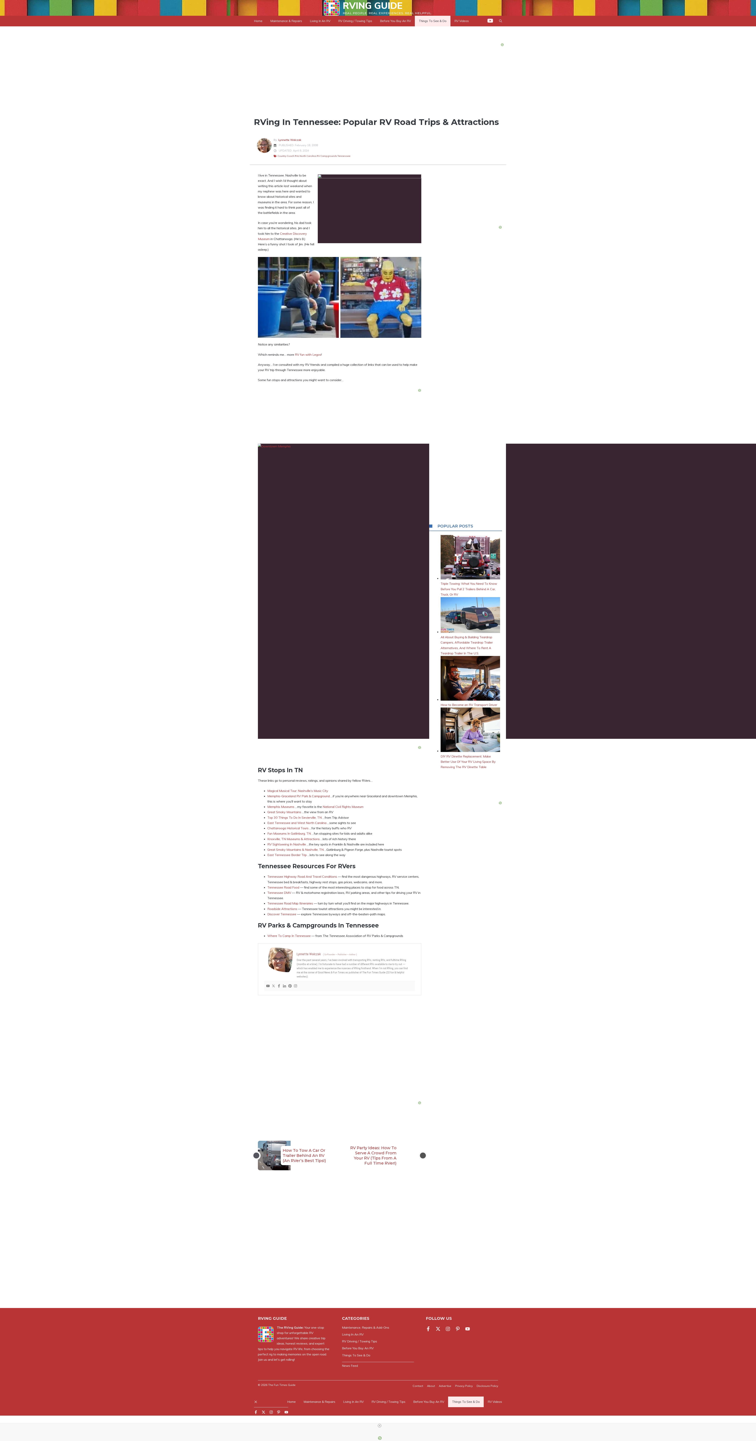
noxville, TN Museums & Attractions (294, 839)
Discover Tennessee (281, 914)
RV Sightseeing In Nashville (286, 844)
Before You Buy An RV (395, 21)
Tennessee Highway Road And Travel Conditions (302, 876)
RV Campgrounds (327, 155)
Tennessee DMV (279, 893)
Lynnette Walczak (289, 140)
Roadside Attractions (282, 909)
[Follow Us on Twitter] (438, 1329)
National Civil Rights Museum (343, 807)
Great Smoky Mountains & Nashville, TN (295, 850)
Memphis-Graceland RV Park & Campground (298, 796)
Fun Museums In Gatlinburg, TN (289, 833)
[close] (379, 1425)
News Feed (350, 1366)
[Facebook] (279, 986)
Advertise (445, 1386)
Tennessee (343, 155)
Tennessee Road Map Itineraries (290, 903)
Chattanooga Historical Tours (288, 828)
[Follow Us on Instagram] (448, 1329)
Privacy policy (464, 1386)
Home (258, 21)
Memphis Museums (280, 807)
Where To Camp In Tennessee (289, 936)
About (431, 1386)
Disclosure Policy (487, 1386)
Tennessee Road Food (283, 887)
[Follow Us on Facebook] (429, 1329)
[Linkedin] (284, 986)
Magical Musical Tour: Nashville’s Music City (297, 791)
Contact (418, 1386)
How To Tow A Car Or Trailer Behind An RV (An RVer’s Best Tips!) (304, 1155)
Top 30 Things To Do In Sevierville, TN (294, 817)
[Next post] (423, 1155)
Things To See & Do (276, 109)
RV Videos (495, 1402)
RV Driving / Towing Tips (355, 21)
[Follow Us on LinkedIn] (458, 1329)
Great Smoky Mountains (284, 812)
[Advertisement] (339, 1049)
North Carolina (308, 155)
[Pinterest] (290, 986)
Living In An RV (320, 21)
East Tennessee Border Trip (287, 855)
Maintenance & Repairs (286, 21)
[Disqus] (339, 1244)
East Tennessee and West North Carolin (296, 823)
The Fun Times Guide (282, 1385)
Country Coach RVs (288, 155)
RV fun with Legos (308, 355)
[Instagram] (295, 986)
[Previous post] (256, 1155)
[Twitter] (273, 986)
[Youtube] (268, 986)
